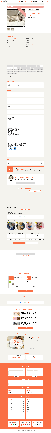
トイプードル (17, 371)
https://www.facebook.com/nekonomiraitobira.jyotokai (15, 151)
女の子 (13, 44)
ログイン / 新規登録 (47, 1)
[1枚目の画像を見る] (8, 29)
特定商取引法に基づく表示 (22, 430)
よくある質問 (27, 255)
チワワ (21, 371)
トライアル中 (14, 38)
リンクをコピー (30, 216)
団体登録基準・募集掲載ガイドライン (21, 169)
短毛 (32, 44)
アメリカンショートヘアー (31, 374)
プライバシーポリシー (29, 430)
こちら (37, 170)
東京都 (12, 67)
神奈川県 (15, 67)
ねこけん (30, 281)
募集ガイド (24, 255)
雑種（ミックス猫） (16, 40)
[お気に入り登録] (24, 25)
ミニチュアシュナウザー (12, 374)
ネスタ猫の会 (14, 281)
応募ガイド (21, 255)
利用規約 (30, 255)
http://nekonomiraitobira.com (12, 147)
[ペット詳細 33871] (13, 284)
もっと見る (16, 376)
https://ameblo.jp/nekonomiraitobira (13, 149)
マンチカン (35, 371)
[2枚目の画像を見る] (12, 29)
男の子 (10, 392)
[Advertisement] (25, 56)
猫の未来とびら (13, 84)
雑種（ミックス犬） (11, 371)
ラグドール (37, 374)
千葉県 (8, 67)
